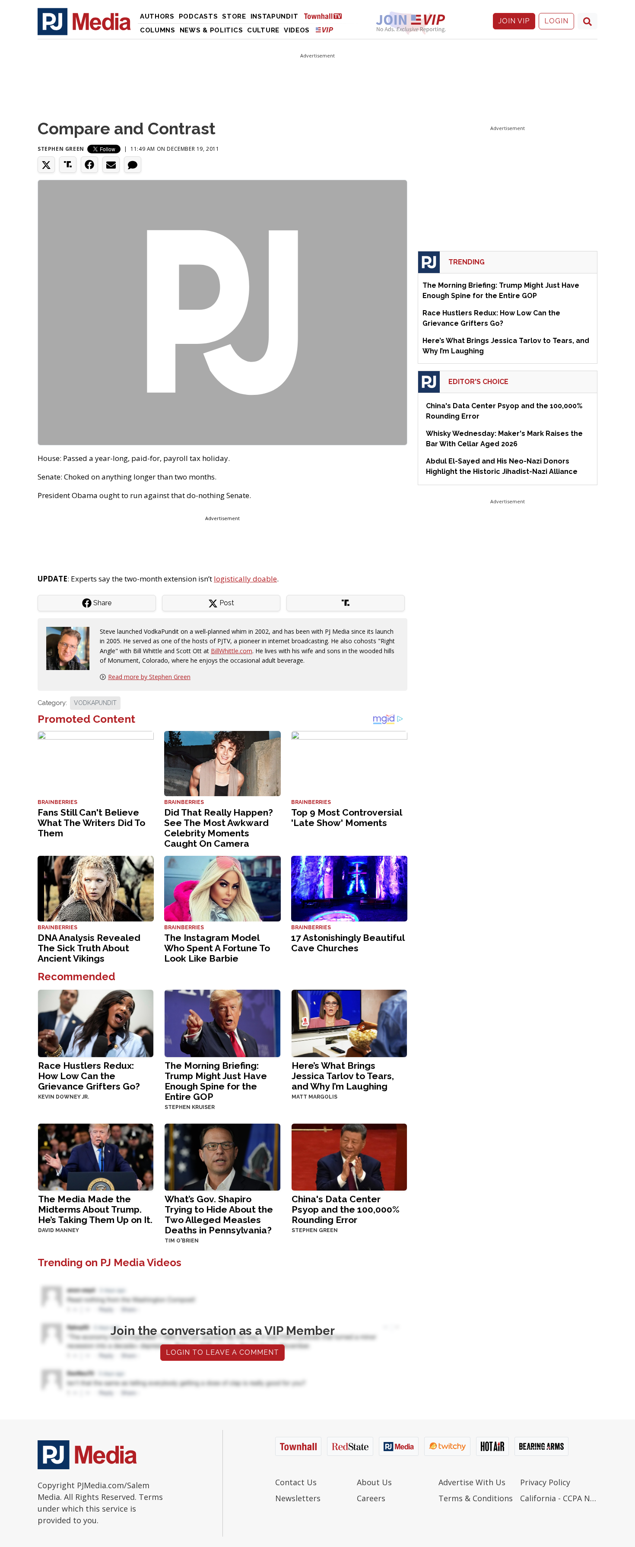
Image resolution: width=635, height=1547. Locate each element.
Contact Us (296, 1482)
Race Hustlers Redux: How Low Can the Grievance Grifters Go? (89, 1076)
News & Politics (211, 30)
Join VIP (514, 21)
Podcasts (198, 16)
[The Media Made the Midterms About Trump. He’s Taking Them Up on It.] (95, 1156)
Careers (371, 1498)
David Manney (58, 1230)
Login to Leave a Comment (222, 1352)
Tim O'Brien (182, 1241)
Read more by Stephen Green (149, 677)
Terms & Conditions (475, 1498)
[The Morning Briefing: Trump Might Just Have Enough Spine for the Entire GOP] (222, 1022)
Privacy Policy (545, 1482)
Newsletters (298, 1498)
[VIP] (324, 29)
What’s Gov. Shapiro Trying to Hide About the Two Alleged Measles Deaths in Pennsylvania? (219, 1215)
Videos (297, 30)
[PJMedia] (84, 21)
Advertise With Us (471, 1482)
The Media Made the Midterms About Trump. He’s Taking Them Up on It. (95, 1209)
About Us (374, 1482)
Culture (263, 30)
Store (234, 16)
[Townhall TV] (326, 16)
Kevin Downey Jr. (63, 1097)
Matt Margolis (314, 1097)
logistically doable (245, 579)
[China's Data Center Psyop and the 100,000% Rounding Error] (349, 1156)
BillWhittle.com (231, 651)
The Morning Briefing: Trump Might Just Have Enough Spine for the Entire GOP (216, 1081)
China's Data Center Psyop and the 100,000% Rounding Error (346, 1209)
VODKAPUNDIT (95, 702)
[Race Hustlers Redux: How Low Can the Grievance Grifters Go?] (95, 1022)
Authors (157, 16)
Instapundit (274, 16)
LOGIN (556, 21)
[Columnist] (71, 647)
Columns (157, 30)
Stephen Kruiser (190, 1107)
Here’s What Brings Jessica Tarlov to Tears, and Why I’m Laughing (343, 1076)
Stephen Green (61, 148)
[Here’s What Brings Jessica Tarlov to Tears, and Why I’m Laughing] (349, 1022)
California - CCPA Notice (558, 1498)
